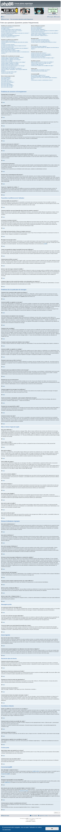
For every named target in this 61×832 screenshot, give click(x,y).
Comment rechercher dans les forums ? (38, 52)
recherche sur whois (24, 790)
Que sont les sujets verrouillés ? (7, 85)
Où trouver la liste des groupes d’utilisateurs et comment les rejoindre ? (44, 30)
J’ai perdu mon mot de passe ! (7, 34)
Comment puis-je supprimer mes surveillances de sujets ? (42, 65)
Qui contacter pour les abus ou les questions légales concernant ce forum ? (44, 78)
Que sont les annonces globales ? (7, 82)
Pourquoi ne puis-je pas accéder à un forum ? (10, 64)
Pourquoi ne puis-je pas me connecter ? (9, 31)
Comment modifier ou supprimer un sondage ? (10, 63)
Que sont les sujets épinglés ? (7, 84)
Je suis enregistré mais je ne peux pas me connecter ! (11, 30)
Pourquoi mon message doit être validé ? (9, 71)
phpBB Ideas (7, 782)
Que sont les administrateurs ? (37, 27)
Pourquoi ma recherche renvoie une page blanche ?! (41, 55)
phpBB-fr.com (32, 819)
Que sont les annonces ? (6, 83)
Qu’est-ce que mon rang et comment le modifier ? (10, 50)
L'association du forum (10, 14)
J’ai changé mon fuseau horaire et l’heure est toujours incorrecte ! (13, 45)
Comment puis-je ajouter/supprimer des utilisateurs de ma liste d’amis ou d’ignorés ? (45, 48)
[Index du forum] (7, 3)
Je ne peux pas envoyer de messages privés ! (40, 39)
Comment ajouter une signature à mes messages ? (11, 59)
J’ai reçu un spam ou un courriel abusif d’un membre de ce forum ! (43, 42)
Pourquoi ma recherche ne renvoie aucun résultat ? (41, 54)
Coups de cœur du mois (53, 14)
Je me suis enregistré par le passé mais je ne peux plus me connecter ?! (15, 33)
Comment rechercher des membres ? (38, 56)
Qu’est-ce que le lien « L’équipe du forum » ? (39, 35)
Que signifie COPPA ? (5, 28)
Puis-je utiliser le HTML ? (6, 78)
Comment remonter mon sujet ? (7, 73)
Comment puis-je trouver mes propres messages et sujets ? (42, 57)
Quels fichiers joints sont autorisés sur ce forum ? (40, 69)
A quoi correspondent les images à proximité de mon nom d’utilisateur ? (14, 48)
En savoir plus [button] (7, 829)
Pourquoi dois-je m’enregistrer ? (7, 27)
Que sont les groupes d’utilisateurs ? (38, 29)
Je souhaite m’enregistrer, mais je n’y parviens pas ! (11, 29)
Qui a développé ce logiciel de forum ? (38, 75)
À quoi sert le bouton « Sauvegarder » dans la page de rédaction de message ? (14, 70)
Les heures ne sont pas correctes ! (8, 44)
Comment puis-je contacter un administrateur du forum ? (42, 80)
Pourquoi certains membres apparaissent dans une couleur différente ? (44, 33)
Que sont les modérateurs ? (36, 28)
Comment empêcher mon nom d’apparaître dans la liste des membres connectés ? (14, 43)
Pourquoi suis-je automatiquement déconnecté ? (10, 35)
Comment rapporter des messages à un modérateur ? (11, 68)
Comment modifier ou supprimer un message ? (10, 58)
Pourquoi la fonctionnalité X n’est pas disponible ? (40, 76)
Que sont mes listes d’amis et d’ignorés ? (39, 46)
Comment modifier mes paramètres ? (8, 40)
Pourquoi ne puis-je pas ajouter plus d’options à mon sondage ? (13, 62)
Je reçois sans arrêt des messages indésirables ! (40, 40)
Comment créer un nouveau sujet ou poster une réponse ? (12, 57)
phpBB (45, 243)
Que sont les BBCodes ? (6, 77)
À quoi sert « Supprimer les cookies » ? (8, 36)
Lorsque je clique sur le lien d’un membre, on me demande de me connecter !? (15, 52)
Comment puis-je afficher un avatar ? (8, 49)
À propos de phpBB (5, 774)
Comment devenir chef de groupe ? (38, 31)
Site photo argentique (39, 14)
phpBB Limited (36, 771)
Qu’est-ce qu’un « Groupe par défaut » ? (39, 34)
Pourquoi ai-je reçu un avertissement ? (8, 67)
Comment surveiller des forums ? (37, 64)
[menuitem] (2, 17)
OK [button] (52, 828)
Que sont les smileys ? (5, 79)
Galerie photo (25, 14)
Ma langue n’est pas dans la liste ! (7, 47)
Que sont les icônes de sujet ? (7, 87)
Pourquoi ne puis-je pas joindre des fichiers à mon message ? (13, 65)
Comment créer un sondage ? (7, 60)
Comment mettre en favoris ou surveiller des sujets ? (41, 63)
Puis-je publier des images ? (6, 80)
